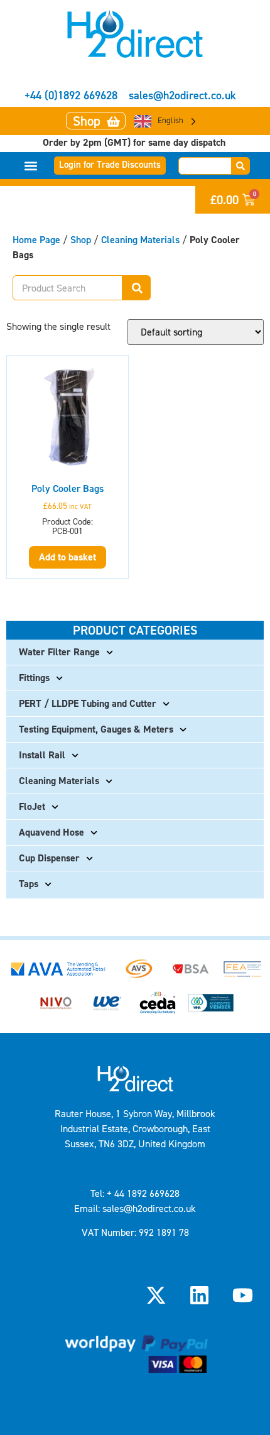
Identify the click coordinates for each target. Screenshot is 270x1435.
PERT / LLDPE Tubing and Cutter (87, 703)
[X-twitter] (155, 1294)
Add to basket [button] (67, 557)
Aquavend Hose (51, 832)
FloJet (32, 806)
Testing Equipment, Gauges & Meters (96, 729)
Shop (80, 239)
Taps (28, 883)
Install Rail (42, 754)
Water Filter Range (59, 651)
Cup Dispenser (49, 858)
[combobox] (205, 166)
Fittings (34, 677)
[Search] (241, 166)
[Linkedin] (199, 1294)
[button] (31, 165)
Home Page (36, 239)
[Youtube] (243, 1294)
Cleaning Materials (140, 239)
